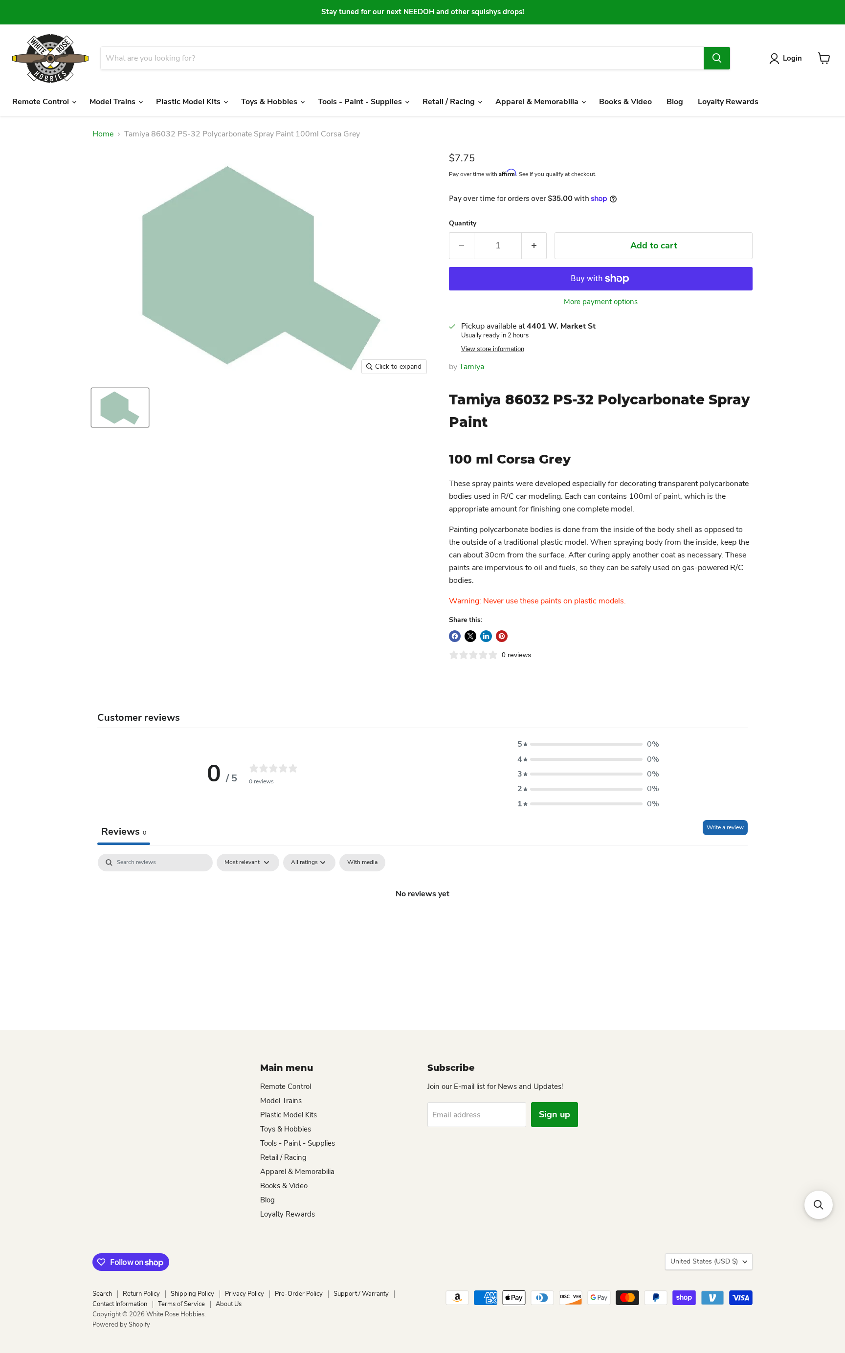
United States (704, 1261)
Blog (675, 101)
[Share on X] (470, 636)
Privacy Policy (244, 1293)
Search (102, 1293)
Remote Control (41, 101)
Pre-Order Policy (299, 1293)
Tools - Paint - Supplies (361, 101)
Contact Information (119, 1304)
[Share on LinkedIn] (486, 636)
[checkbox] (362, 862)
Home (102, 134)
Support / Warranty (361, 1293)
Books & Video (625, 101)
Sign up (554, 1114)
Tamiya (471, 366)
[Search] (717, 58)
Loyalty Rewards (728, 101)
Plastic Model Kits (189, 101)
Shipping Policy (192, 1293)
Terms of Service (181, 1304)
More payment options (601, 302)
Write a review (725, 827)
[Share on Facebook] (455, 636)
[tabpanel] (422, 926)
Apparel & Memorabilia (537, 101)
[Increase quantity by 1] (534, 245)
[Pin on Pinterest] (502, 636)
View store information (492, 349)
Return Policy (141, 1293)
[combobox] (402, 58)
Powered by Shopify (121, 1324)
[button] (588, 744)
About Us (229, 1304)
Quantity (462, 223)
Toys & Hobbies (270, 101)
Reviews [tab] (123, 831)
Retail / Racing (449, 101)
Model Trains (113, 101)
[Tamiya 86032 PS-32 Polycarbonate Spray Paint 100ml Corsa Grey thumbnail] (120, 407)
